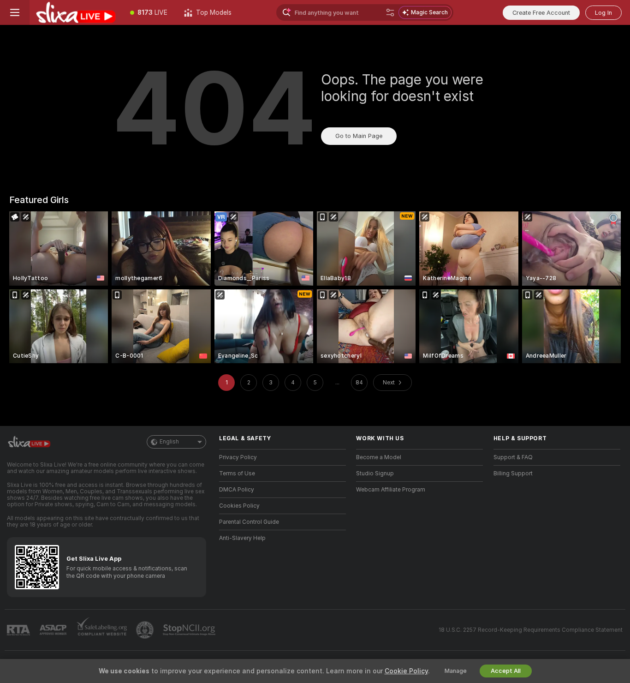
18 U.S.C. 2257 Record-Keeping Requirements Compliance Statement (531, 630)
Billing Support (513, 473)
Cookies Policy (239, 506)
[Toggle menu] (15, 12)
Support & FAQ (513, 457)
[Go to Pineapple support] (145, 630)
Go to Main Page (358, 135)
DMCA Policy (236, 489)
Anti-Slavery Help (242, 538)
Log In (603, 12)
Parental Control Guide (249, 522)
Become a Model (378, 457)
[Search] (390, 12)
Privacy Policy (238, 457)
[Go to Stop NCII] (190, 629)
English (169, 441)
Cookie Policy (406, 671)
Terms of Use (237, 473)
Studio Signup (375, 473)
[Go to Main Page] (76, 12)
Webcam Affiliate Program (390, 489)
